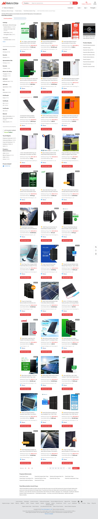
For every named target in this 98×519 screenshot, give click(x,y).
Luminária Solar (9, 39)
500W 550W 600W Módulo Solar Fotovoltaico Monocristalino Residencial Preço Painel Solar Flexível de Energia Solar (49, 302)
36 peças (6, 76)
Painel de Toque (86, 47)
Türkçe (88, 503)
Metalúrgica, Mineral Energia (9, 25)
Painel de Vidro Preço (55, 478)
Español (37, 503)
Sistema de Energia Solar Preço (57, 476)
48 (32, 468)
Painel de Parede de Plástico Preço (27, 480)
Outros (6, 159)
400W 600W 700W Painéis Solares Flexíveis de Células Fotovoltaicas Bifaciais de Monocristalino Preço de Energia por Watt (50, 376)
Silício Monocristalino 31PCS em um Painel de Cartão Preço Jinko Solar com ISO (28, 376)
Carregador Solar (9, 34)
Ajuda (79, 8)
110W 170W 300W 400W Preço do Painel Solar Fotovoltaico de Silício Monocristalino (28, 153)
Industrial (7, 92)
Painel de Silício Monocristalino (90, 52)
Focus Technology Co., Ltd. (46, 509)
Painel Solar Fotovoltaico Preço (27, 478)
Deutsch (42, 503)
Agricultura (7, 87)
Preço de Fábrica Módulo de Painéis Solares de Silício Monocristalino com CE (48, 42)
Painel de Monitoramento (89, 45)
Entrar (94, 4)
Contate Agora (26, 55)
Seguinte (75, 468)
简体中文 (17, 503)
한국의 (65, 503)
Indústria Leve (8, 81)
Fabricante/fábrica (9, 140)
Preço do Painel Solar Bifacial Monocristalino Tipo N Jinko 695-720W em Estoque (69, 227)
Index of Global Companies (70, 506)
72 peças (6, 74)
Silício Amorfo (7, 122)
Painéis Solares (9, 27)
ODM (6, 157)
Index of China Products (58, 506)
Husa (6, 98)
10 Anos (6, 63)
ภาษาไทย (84, 503)
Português (48, 503)
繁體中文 (22, 503)
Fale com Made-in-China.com (57, 501)
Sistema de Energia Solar (9, 29)
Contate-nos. (7, 166)
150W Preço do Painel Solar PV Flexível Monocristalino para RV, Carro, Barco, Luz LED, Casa (49, 227)
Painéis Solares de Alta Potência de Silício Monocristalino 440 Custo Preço (70, 190)
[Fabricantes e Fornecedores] (10, 3)
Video (36, 22)
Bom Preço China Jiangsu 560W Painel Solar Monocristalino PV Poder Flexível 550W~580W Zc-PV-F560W (29, 265)
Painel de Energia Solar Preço (41, 476)
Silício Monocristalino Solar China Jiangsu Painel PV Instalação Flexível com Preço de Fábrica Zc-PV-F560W (49, 339)
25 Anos (6, 52)
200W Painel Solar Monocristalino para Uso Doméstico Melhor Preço (70, 79)
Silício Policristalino (9, 116)
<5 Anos (6, 68)
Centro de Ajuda (19, 501)
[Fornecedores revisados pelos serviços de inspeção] (9, 130)
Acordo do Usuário (34, 501)
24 (25, 468)
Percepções (74, 501)
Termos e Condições (49, 513)
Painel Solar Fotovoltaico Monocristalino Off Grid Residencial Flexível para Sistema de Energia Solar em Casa (28, 227)
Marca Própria (8, 155)
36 (28, 468)
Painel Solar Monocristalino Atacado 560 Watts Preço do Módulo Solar (70, 339)
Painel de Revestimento (88, 61)
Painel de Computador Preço (71, 478)
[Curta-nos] (78, 501)
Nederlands (74, 503)
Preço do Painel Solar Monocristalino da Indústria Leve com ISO (28, 302)
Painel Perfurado (87, 64)
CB (5, 110)
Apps (85, 8)
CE (5, 105)
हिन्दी (79, 503)
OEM (6, 153)
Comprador (70, 8)
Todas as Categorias (8, 8)
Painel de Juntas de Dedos (89, 66)
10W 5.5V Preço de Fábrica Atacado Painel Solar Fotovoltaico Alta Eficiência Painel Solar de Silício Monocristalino (28, 413)
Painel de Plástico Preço (40, 478)
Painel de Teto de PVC (88, 50)
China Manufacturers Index (46, 506)
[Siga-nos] (81, 501)
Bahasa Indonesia (50, 504)
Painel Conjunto (87, 59)
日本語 (27, 503)
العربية (69, 503)
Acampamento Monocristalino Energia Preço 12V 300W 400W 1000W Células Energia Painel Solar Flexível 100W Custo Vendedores (28, 116)
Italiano (53, 503)
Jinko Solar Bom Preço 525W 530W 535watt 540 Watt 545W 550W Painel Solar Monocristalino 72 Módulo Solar (49, 190)
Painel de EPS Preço (39, 480)
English (12, 503)
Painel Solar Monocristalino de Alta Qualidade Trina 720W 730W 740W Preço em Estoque (49, 413)
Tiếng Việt (93, 503)
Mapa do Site (67, 501)
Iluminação (5, 37)
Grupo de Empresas (9, 142)
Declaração (26, 501)
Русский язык (59, 503)
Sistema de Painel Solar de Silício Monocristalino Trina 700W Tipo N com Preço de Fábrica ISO (70, 413)
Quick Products (35, 506)
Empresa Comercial (9, 138)
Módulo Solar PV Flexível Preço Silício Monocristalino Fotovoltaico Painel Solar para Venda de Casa (49, 450)
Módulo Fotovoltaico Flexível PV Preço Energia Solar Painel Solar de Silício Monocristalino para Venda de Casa (49, 79)
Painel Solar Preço (24, 476)
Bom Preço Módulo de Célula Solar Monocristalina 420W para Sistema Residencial (29, 79)
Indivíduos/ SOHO (8, 144)
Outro (4, 41)
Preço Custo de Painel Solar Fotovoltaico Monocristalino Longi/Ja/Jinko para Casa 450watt (49, 265)
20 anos (6, 57)
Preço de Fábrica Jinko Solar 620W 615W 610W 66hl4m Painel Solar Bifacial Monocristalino (28, 190)
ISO (5, 103)
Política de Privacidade (44, 501)
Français (32, 503)
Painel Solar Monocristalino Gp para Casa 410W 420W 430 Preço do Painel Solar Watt (28, 450)
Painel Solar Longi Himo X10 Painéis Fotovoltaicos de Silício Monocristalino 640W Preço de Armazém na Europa (27, 339)
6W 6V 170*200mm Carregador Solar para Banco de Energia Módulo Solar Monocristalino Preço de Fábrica (70, 302)
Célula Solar (8, 32)
